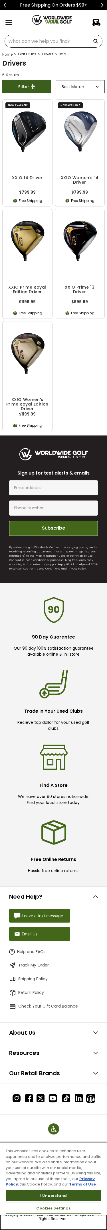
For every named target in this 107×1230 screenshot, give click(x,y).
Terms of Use (82, 1184)
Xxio (62, 54)
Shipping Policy (33, 979)
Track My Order (33, 965)
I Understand (53, 1195)
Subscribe (53, 528)
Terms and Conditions (44, 568)
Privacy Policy (77, 568)
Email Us (29, 933)
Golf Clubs (27, 54)
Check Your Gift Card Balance (48, 1006)
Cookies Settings (53, 1208)
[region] (53, 1186)
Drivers (47, 54)
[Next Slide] (102, 5)
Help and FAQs (31, 952)
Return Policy (31, 992)
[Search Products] (96, 41)
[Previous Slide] (5, 5)
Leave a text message (42, 915)
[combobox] (53, 41)
